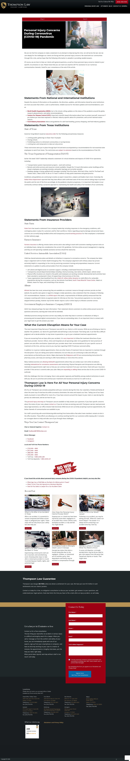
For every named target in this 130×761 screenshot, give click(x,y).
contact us (52, 404)
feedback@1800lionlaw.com (38, 431)
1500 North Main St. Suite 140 (52, 698)
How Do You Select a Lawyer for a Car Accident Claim (44, 486)
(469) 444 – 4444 (32, 452)
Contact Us (45, 427)
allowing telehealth (49, 362)
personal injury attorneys (35, 402)
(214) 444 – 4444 (32, 448)
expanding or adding (70, 369)
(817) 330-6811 (54, 702)
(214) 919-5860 (33, 702)
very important (69, 338)
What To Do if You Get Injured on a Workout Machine (44, 484)
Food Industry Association (36, 122)
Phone (71, 628)
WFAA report (53, 295)
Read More (28, 528)
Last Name (72, 620)
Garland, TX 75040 (28, 711)
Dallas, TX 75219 (27, 700)
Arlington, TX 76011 (69, 712)
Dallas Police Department (32, 179)
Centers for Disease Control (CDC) (39, 115)
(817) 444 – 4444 (32, 450)
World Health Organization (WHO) (38, 111)
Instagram (30, 441)
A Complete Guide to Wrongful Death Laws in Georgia (63, 547)
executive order (51, 134)
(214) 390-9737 (54, 712)
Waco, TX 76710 (90, 702)
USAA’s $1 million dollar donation (67, 278)
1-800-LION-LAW (39, 457)
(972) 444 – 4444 (32, 455)
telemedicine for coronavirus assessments (44, 364)
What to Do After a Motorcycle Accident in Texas (36, 549)
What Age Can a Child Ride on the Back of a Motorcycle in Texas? (48, 482)
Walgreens (69, 355)
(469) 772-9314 (33, 713)
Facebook (30, 439)
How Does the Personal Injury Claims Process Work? (63, 513)
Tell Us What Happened (76, 644)
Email (71, 636)
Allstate (26, 290)
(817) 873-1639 (75, 714)
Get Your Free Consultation (80, 675)
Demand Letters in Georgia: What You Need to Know (89, 547)
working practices (76, 233)
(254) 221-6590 (97, 704)
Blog (42, 19)
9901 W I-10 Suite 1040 (70, 698)
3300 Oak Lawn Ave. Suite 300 (31, 698)
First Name (72, 612)
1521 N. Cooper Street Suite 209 (70, 709)
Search (85, 19)
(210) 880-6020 (75, 702)
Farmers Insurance (30, 244)
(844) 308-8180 (122, 2)
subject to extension (65, 150)
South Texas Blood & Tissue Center (84, 280)
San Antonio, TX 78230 (70, 700)
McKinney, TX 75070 (54, 710)
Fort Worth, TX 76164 (49, 700)
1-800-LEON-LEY (45, 459)
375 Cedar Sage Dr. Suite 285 (30, 709)
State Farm (28, 228)
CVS (77, 355)
